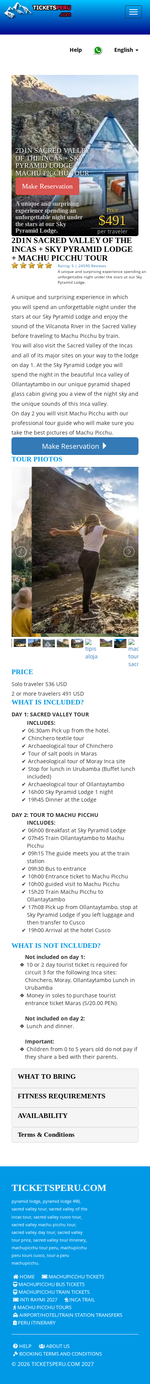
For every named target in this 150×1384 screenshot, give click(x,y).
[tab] (75, 1078)
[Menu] (133, 11)
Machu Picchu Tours (44, 1307)
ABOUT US (57, 1346)
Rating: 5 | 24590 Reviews (82, 265)
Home (26, 1276)
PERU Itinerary (36, 1323)
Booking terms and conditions (60, 1354)
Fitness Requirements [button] (61, 1096)
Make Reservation (47, 186)
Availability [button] (43, 1115)
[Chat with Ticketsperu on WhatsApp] (98, 50)
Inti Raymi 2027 (37, 1299)
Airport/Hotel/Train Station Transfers (70, 1315)
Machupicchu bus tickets (51, 1284)
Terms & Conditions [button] (46, 1134)
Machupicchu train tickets (53, 1292)
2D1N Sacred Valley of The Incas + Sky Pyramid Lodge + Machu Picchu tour (52, 162)
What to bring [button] (47, 1076)
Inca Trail (81, 1299)
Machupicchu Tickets (75, 1276)
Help (76, 49)
